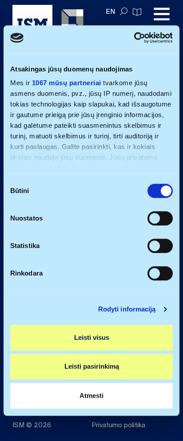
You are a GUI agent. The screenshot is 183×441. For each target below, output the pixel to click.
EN (110, 11)
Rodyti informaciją (127, 309)
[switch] (160, 218)
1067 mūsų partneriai (66, 83)
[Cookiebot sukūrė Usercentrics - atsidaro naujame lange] (134, 37)
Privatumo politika (118, 425)
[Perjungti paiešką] (123, 12)
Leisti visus (91, 337)
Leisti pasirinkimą (91, 366)
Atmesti (91, 395)
